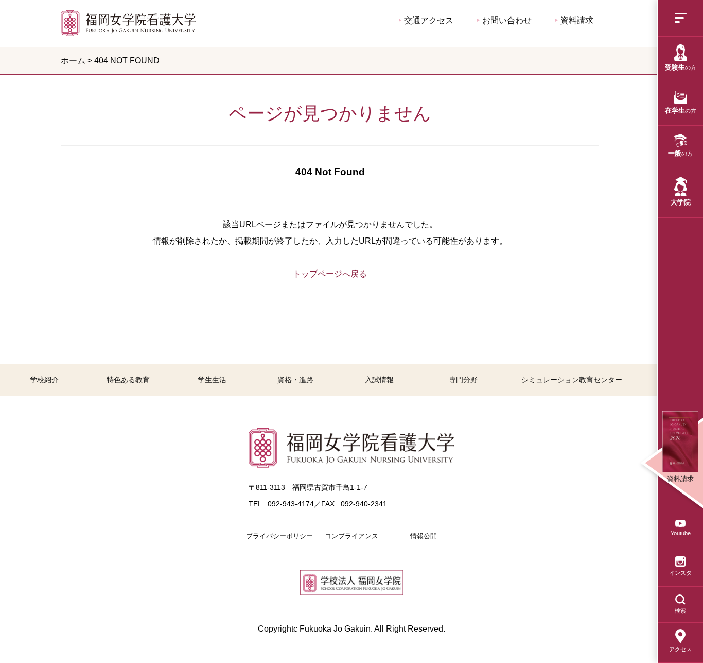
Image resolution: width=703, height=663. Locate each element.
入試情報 (379, 380)
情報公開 (423, 536)
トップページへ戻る (330, 273)
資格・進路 (295, 380)
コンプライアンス (351, 536)
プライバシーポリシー (279, 536)
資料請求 (575, 20)
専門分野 (463, 380)
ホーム (73, 60)
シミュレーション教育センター (571, 380)
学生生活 (212, 380)
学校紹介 (44, 380)
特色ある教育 (128, 380)
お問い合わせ (506, 20)
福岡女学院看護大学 (128, 23)
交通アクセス (427, 20)
